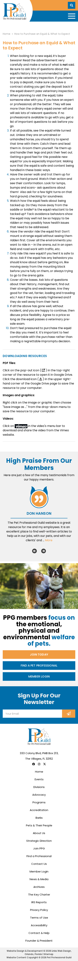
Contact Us (39, 864)
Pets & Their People (39, 825)
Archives (39, 887)
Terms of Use (39, 917)
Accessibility (39, 925)
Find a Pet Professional (39, 665)
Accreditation (39, 810)
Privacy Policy (39, 910)
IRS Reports (39, 902)
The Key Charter (39, 894)
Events (39, 779)
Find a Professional (39, 856)
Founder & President (39, 941)
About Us (39, 833)
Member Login (39, 676)
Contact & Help (39, 933)
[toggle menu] (71, 16)
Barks (39, 818)
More (48, 540)
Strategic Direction (39, 841)
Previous (34, 551)
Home (39, 772)
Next (43, 551)
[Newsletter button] (68, 714)
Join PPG (39, 848)
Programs (39, 802)
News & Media (39, 879)
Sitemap (48, 954)
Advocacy (39, 795)
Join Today (39, 654)
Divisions (39, 787)
